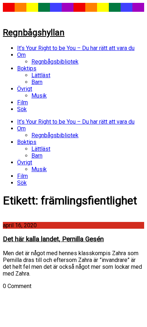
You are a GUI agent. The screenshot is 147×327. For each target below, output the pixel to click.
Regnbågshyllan (34, 33)
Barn (36, 82)
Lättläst (40, 75)
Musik (39, 95)
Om (21, 54)
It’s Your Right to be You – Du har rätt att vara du (76, 48)
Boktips (26, 68)
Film (22, 102)
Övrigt (24, 88)
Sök (22, 109)
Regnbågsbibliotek (54, 61)
